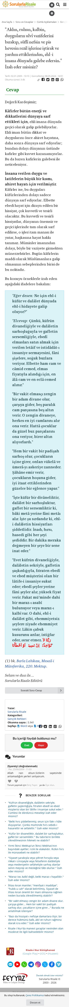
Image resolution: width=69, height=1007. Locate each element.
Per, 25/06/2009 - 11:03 (19, 769)
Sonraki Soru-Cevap (31, 690)
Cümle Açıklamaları (47, 21)
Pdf (39, 726)
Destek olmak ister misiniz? (49, 975)
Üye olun (49, 785)
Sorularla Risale (17, 711)
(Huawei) (53, 953)
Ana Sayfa (7, 21)
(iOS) (42, 953)
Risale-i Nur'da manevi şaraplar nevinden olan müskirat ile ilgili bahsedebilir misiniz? (35, 930)
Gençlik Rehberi (17, 719)
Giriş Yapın (32, 785)
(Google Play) (30, 953)
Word (24, 726)
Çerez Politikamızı (35, 995)
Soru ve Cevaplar (24, 21)
